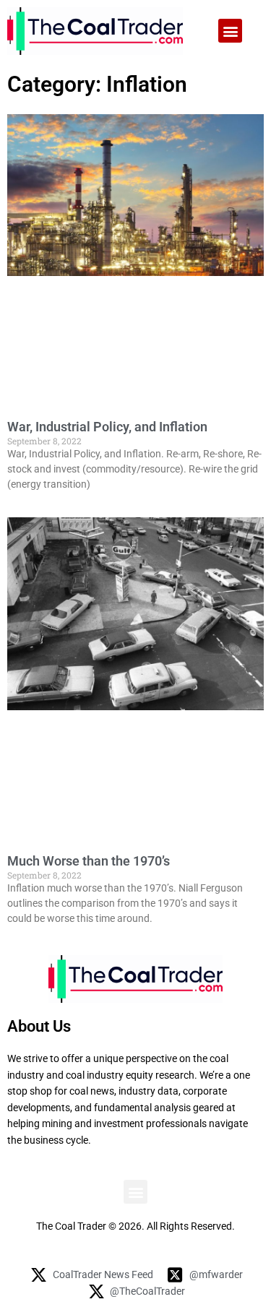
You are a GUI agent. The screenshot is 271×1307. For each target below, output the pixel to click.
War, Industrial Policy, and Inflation (107, 426)
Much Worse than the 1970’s (88, 860)
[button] (230, 31)
